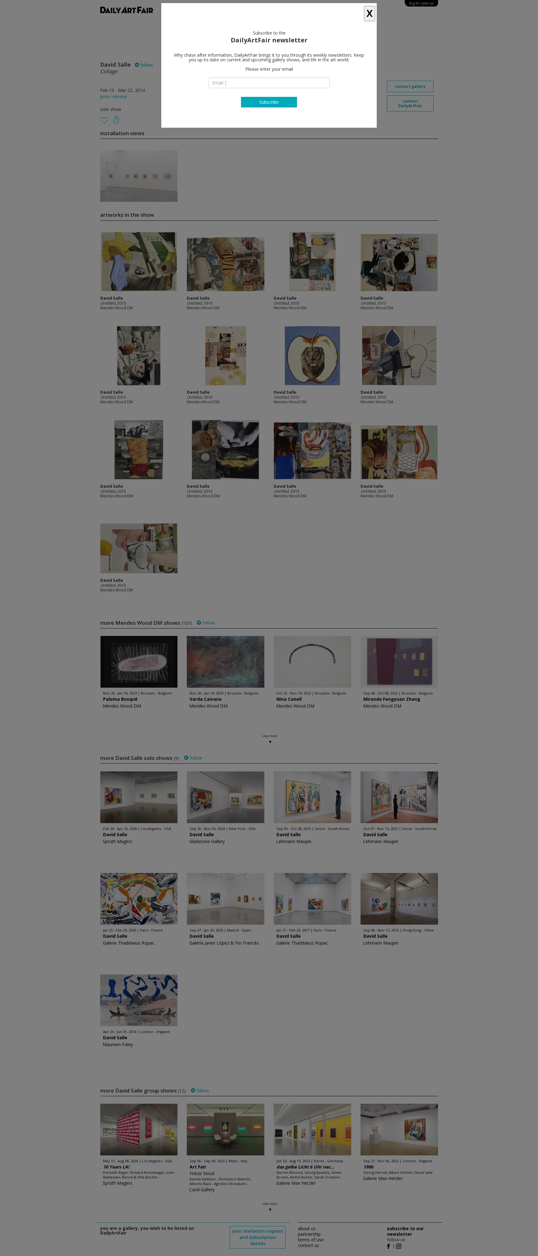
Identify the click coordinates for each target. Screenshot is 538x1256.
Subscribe (269, 102)
